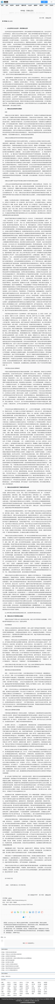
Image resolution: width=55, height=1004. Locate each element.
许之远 (2, 993)
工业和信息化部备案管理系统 (27, 1002)
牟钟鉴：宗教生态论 (5, 976)
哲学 (11, 902)
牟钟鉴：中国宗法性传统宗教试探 (8, 952)
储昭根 (39, 991)
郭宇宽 (33, 984)
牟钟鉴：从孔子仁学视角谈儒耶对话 (9, 970)
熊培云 (21, 990)
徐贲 (27, 984)
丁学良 (27, 982)
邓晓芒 (15, 988)
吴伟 (15, 991)
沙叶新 (21, 991)
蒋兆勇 (9, 991)
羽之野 (2, 995)
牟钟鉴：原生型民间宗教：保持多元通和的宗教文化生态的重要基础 (16, 958)
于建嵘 (15, 984)
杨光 (21, 995)
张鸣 (33, 986)
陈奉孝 (27, 988)
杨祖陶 (45, 984)
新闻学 (35, 5)
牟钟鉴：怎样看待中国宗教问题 (8, 956)
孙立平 (15, 995)
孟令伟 (39, 990)
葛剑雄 (33, 991)
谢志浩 (9, 995)
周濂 (2, 988)
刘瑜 (27, 991)
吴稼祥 (45, 991)
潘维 (33, 993)
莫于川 (45, 993)
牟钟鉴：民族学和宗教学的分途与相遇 (9, 966)
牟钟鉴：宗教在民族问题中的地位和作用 (10, 968)
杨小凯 (15, 993)
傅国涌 (45, 982)
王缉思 (21, 988)
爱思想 (5, 2)
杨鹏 (9, 988)
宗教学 (15, 902)
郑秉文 (39, 993)
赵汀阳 (15, 986)
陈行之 (9, 982)
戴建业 (21, 986)
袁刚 (9, 993)
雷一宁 (45, 990)
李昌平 (27, 986)
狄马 (2, 990)
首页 (2, 5)
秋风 (27, 990)
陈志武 (21, 984)
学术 (7, 902)
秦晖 (2, 982)
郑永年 (15, 982)
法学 (7, 5)
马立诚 (39, 984)
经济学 (12, 5)
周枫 (2, 991)
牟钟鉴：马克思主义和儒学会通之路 (9, 964)
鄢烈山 (39, 982)
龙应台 (21, 982)
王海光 (45, 986)
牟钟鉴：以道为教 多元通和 (7, 962)
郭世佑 (33, 988)
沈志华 (2, 986)
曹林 (33, 982)
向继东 (9, 986)
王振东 (45, 988)
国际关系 (23, 5)
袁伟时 (9, 990)
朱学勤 (27, 993)
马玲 (39, 988)
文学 (46, 5)
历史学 (51, 5)
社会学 (30, 5)
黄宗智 (9, 984)
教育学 (41, 5)
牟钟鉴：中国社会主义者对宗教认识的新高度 (11, 954)
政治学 (17, 5)
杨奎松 (39, 986)
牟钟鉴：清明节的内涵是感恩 (7, 960)
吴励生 (21, 993)
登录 (26, 943)
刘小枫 (33, 990)
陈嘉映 (2, 984)
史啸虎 (15, 990)
